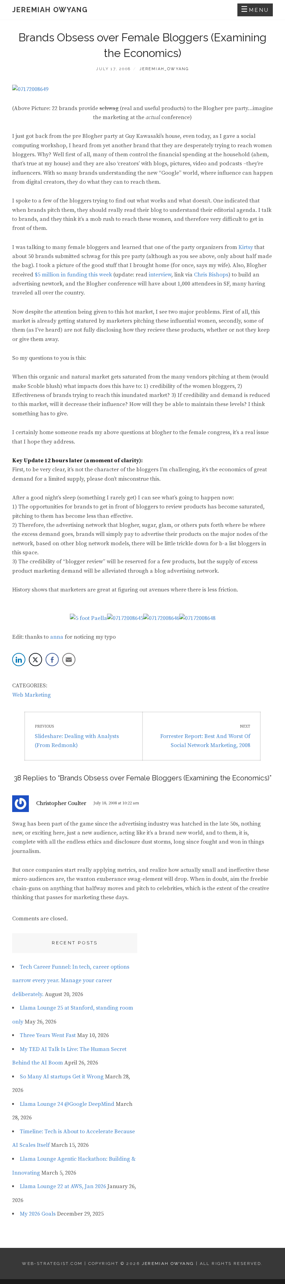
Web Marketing (31, 694)
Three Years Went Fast (48, 1035)
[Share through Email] (68, 659)
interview (160, 274)
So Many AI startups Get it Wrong (62, 1076)
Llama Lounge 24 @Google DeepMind (67, 1104)
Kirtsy (245, 247)
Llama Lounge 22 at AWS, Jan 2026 (63, 1186)
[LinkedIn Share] (18, 659)
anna (56, 636)
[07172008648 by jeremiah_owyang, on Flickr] (197, 617)
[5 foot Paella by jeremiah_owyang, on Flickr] (88, 617)
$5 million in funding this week (73, 274)
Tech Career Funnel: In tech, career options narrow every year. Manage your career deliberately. (70, 980)
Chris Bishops (211, 274)
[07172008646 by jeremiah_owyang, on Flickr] (161, 617)
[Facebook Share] (52, 659)
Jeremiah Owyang (50, 10)
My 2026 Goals (38, 1213)
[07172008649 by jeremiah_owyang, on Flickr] (30, 88)
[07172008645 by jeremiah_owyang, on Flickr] (125, 617)
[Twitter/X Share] (35, 659)
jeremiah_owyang (164, 69)
